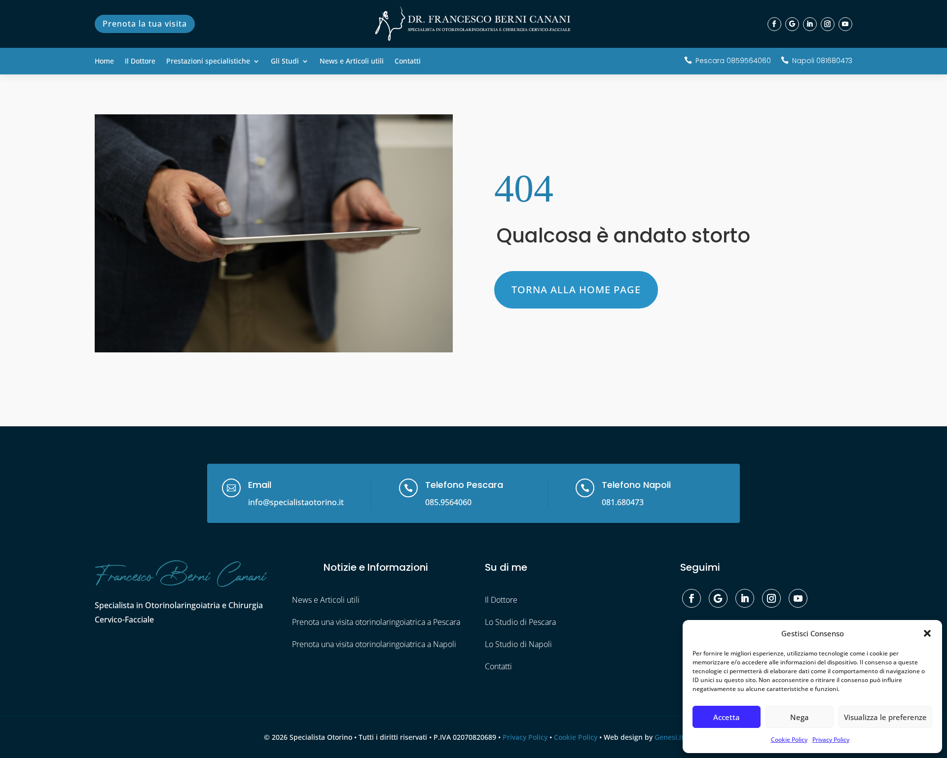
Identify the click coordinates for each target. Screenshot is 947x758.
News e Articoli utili (352, 62)
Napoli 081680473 (822, 61)
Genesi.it (669, 737)
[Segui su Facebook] (774, 24)
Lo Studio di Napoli (518, 644)
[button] (927, 633)
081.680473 (623, 502)
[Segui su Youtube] (845, 24)
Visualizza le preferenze (885, 717)
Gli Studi (285, 62)
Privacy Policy (830, 739)
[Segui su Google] (792, 24)
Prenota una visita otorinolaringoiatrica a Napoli (374, 644)
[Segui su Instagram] (828, 24)
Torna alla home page (576, 289)
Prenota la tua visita (145, 23)
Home (104, 62)
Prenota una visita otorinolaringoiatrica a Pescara (376, 622)
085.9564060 (448, 502)
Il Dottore (140, 62)
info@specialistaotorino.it (296, 502)
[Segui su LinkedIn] (810, 24)
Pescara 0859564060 (733, 61)
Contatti (408, 62)
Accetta (726, 717)
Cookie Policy (789, 739)
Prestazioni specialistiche (208, 62)
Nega (799, 717)
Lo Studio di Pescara (520, 622)
